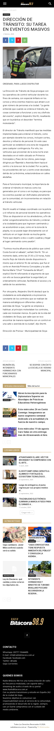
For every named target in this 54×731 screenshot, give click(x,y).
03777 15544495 (20, 652)
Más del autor (34, 386)
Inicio (5, 10)
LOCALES (12, 10)
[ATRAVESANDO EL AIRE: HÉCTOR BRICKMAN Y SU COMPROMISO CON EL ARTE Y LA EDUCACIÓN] (10, 460)
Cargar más (26, 512)
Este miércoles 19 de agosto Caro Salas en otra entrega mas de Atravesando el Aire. (33, 431)
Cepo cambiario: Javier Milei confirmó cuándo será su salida (13, 548)
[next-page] (9, 442)
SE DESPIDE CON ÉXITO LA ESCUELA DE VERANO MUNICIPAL (39, 368)
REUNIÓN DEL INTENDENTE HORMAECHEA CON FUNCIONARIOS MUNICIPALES (12, 371)
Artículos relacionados (14, 386)
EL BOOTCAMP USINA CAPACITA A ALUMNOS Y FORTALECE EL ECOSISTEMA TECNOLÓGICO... (34, 474)
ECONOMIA (7, 541)
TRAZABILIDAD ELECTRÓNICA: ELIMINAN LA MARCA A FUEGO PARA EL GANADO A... (35, 501)
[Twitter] (12, 40)
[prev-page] (4, 442)
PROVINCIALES (8, 576)
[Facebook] (5, 40)
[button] (4, 3)
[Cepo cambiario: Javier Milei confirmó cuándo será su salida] (14, 535)
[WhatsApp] (24, 40)
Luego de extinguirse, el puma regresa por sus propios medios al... (33, 488)
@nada (13, 660)
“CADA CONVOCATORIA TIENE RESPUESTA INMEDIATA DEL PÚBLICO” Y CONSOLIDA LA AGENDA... (39, 550)
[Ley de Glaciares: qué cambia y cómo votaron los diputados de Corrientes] (14, 569)
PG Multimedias (43, 727)
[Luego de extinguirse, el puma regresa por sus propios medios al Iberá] (10, 488)
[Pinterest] (18, 40)
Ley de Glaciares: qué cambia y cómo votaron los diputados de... (13, 582)
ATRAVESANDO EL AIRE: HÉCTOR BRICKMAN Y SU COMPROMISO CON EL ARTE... (35, 460)
